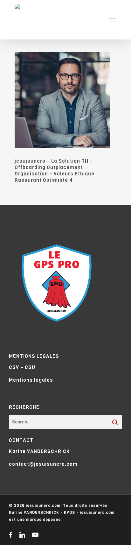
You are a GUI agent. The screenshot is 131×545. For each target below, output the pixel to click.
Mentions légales (31, 380)
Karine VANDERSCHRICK (39, 451)
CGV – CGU (22, 367)
